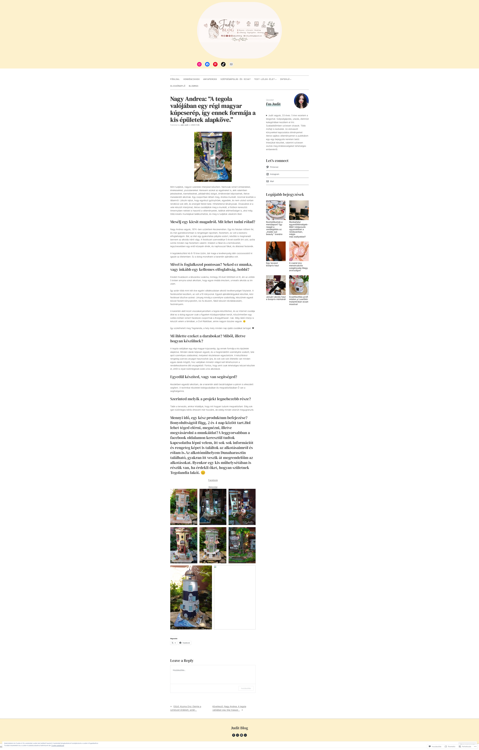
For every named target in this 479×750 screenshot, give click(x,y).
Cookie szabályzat (57, 745)
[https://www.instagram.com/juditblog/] (237, 735)
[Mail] (231, 64)
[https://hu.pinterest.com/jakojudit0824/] (233, 735)
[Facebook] (207, 64)
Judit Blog (239, 728)
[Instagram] (199, 64)
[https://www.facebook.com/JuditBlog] (241, 735)
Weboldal (212, 487)
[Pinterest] (215, 64)
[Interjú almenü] (290, 79)
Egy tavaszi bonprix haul (272, 264)
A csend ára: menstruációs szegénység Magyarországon (298, 267)
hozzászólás (246, 688)
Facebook (213, 480)
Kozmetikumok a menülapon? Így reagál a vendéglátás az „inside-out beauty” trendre (274, 228)
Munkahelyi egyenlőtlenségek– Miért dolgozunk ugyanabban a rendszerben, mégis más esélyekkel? (298, 229)
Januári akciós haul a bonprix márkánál (276, 298)
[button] (183, 507)
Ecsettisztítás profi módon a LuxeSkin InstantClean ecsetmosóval (298, 300)
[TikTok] (223, 64)
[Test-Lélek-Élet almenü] (276, 79)
